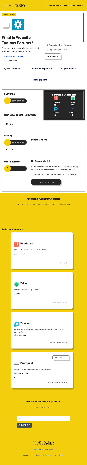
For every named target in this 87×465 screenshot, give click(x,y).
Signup (25, 455)
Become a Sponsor (44, 455)
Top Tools (64, 5)
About (61, 455)
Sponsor (71, 5)
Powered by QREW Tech (43, 450)
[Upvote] (7, 25)
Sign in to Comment (46, 182)
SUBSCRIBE (24, 425)
